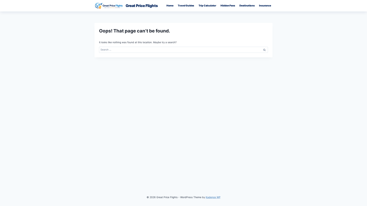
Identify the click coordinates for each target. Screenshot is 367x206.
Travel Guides (186, 5)
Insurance (265, 5)
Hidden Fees (227, 5)
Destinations (247, 5)
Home (169, 5)
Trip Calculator (207, 5)
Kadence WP (213, 197)
